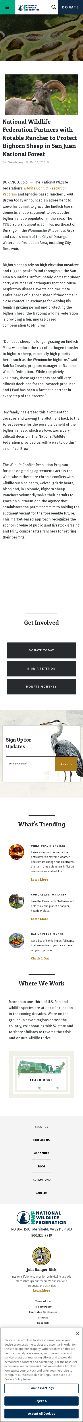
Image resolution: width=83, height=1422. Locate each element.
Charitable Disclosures (43, 1312)
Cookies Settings (41, 1388)
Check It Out (40, 958)
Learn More (39, 880)
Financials (43, 1323)
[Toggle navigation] (7, 7)
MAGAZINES (41, 1153)
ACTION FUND (41, 1179)
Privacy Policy (43, 1306)
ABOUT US (41, 1127)
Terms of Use (43, 1301)
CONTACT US (41, 1140)
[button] (66, 763)
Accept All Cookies (41, 1414)
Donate (70, 7)
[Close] (78, 1333)
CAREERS (42, 1193)
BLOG (41, 1166)
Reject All (41, 1401)
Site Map (43, 1317)
